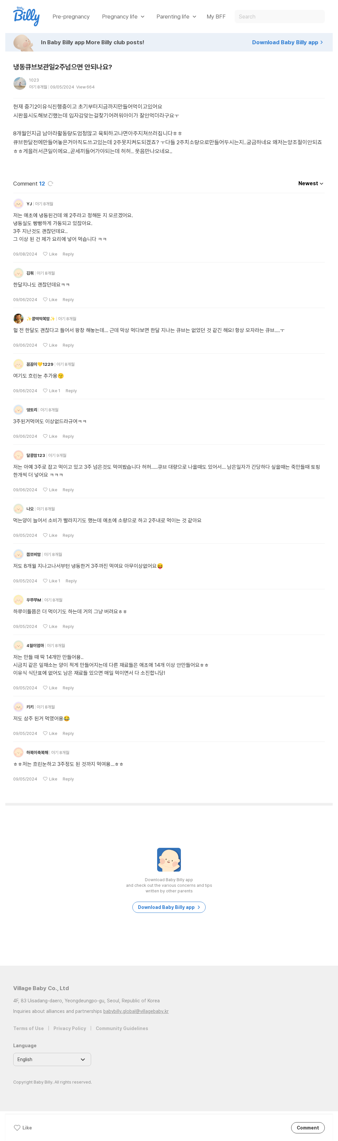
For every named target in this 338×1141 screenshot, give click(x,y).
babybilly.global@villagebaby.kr (136, 1011)
